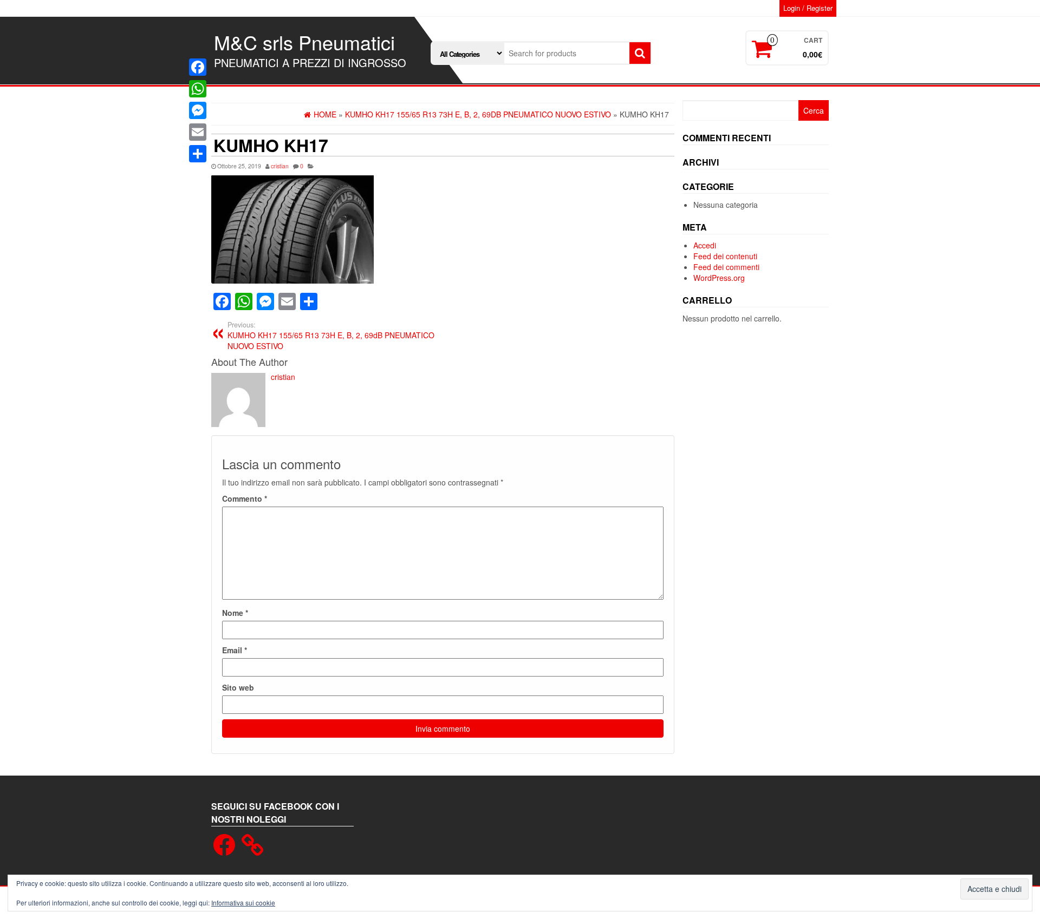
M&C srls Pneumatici (304, 42)
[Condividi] (198, 154)
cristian (280, 166)
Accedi (704, 245)
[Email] (198, 132)
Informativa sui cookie (243, 902)
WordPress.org (719, 277)
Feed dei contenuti (725, 256)
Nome (235, 612)
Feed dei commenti (726, 266)
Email (234, 650)
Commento (244, 498)
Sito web (238, 687)
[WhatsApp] (198, 89)
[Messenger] (198, 110)
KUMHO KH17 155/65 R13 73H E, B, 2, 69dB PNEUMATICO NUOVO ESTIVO (330, 335)
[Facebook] (198, 67)
